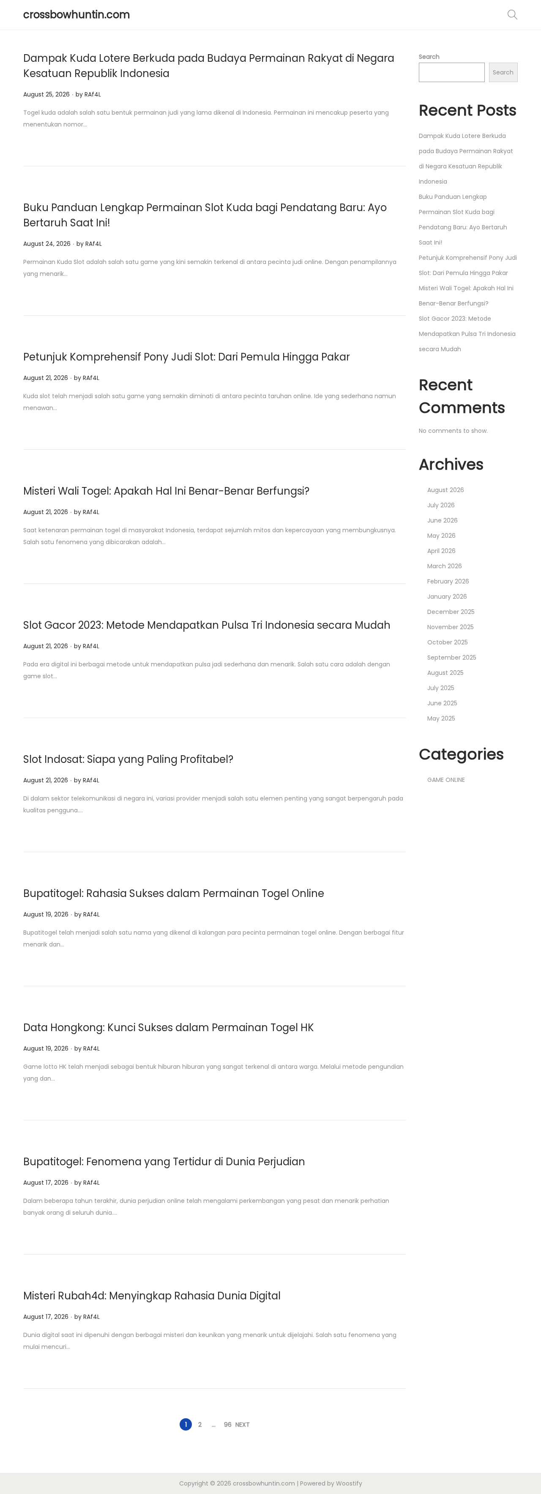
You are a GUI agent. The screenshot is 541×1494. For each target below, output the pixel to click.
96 (228, 1424)
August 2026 (445, 490)
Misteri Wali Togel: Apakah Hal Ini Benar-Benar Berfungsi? (166, 491)
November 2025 (450, 627)
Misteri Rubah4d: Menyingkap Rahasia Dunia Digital (152, 1296)
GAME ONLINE (446, 780)
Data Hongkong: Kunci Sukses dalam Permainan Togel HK (168, 1028)
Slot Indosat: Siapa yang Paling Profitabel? (128, 759)
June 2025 (442, 703)
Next (242, 1424)
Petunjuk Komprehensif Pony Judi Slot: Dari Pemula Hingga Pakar (186, 357)
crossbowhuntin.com (76, 15)
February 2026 (448, 581)
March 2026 (444, 566)
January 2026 (447, 596)
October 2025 (447, 642)
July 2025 (440, 688)
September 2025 (451, 657)
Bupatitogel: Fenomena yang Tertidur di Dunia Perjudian (164, 1162)
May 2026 (441, 535)
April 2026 (441, 551)
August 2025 (445, 673)
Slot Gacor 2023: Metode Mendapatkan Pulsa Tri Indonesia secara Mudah (207, 625)
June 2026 (442, 520)
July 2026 (441, 505)
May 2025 (441, 718)
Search (429, 56)
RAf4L (93, 94)
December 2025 (451, 612)
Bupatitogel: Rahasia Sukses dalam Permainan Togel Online (173, 893)
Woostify (349, 1483)
